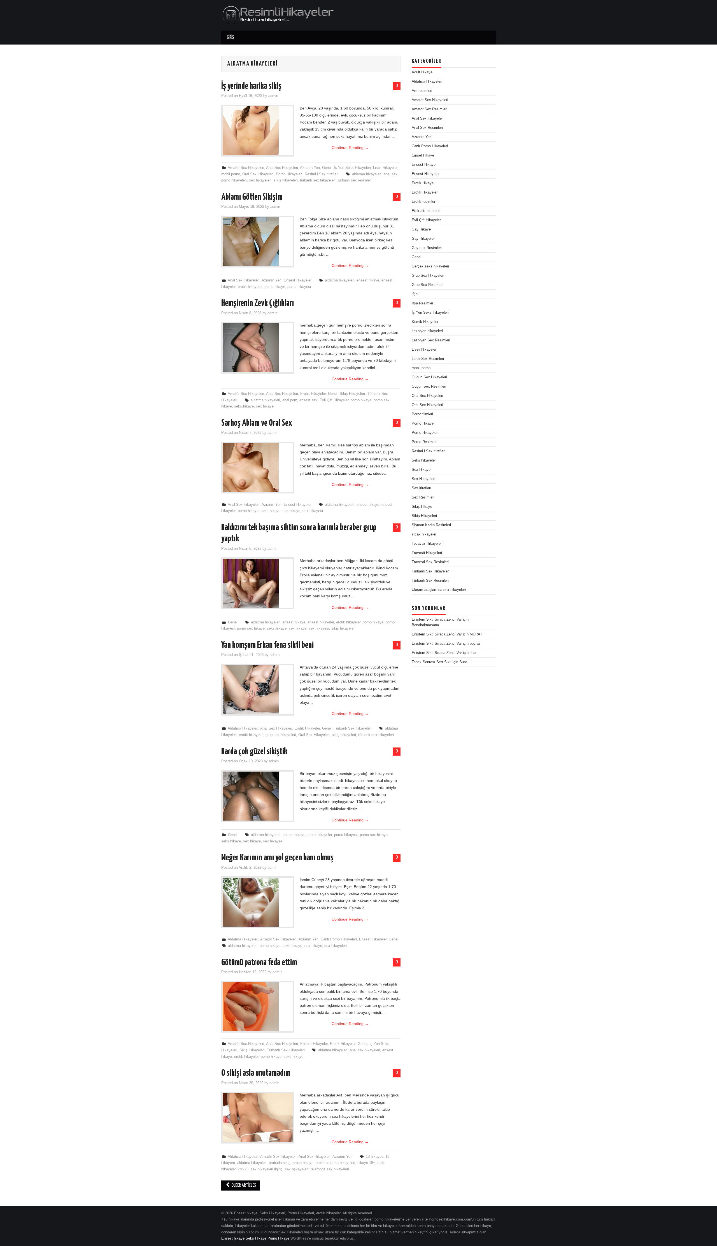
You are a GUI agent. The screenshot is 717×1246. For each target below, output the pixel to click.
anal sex (390, 174)
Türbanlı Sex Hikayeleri (353, 728)
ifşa (415, 294)
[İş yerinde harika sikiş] (258, 130)
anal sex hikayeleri (365, 1050)
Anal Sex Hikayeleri (282, 168)
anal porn (289, 400)
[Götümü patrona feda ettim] (258, 1006)
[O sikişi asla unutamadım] (258, 1117)
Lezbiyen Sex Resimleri (431, 340)
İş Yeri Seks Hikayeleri (352, 168)
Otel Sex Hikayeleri (427, 405)
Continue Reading (350, 147)
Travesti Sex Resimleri (430, 562)
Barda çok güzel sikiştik (254, 751)
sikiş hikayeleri (286, 180)
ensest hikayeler (321, 622)
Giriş (230, 37)
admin (273, 96)
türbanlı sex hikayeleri (318, 180)
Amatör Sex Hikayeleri (246, 168)
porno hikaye (274, 287)
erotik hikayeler (250, 287)
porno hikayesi (299, 287)
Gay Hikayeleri (424, 239)
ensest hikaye (368, 280)
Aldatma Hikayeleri (243, 728)
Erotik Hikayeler (313, 394)
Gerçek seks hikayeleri (430, 266)
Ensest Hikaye (424, 165)
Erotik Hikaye (423, 183)
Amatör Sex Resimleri (429, 109)
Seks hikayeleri (424, 460)
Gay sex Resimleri (427, 248)
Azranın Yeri (310, 168)
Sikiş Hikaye (422, 507)
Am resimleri (422, 91)
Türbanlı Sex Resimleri (430, 581)
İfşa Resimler (422, 303)
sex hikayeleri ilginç (267, 1169)
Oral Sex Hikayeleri (258, 174)
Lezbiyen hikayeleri (427, 331)
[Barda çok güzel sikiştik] (258, 796)
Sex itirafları (421, 488)
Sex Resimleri (423, 497)
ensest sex (308, 400)
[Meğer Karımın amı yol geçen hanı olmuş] (258, 902)
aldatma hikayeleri (366, 174)
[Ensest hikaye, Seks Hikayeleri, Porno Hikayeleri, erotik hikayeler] (277, 15)
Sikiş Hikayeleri (352, 394)
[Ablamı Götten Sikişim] (258, 241)
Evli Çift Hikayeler (334, 400)
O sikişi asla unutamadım (255, 1073)
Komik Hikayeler (425, 322)
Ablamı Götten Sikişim (252, 197)
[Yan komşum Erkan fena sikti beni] (258, 689)
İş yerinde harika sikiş (251, 86)
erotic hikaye (303, 1163)
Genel (327, 168)
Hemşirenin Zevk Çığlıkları (257, 303)
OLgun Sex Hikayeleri (429, 377)
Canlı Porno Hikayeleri (339, 939)
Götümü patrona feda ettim (259, 962)
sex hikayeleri (260, 180)
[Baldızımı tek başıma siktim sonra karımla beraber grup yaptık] (258, 583)
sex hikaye (265, 406)
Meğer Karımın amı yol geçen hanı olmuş (277, 857)
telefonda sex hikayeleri (330, 1169)
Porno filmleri (422, 414)
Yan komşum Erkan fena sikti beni (267, 645)
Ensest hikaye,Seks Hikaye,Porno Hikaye (255, 1238)
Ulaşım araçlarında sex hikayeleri (439, 590)
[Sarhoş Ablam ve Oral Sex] (258, 467)
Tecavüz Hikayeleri (427, 544)
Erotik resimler (423, 202)
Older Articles (243, 1185)
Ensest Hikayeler (297, 280)
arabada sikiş (279, 1163)
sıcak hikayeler (424, 534)
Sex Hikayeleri (423, 479)
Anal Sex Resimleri (427, 128)
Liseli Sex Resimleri (428, 359)
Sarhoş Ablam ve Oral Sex (256, 423)
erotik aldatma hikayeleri (335, 1163)
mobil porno (230, 174)
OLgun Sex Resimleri (429, 386)
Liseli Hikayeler (385, 168)
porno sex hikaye (251, 628)
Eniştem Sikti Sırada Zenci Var (437, 619)
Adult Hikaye (422, 72)
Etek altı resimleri (426, 211)
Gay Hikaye (421, 229)
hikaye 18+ (366, 1163)
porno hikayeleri (234, 180)
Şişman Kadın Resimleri (431, 525)
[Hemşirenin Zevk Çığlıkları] (258, 347)
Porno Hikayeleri (289, 174)
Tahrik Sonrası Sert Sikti (431, 662)
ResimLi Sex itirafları (322, 174)
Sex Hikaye (421, 470)
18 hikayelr (374, 1157)
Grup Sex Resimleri (427, 285)
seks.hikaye (244, 406)
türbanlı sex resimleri (355, 180)
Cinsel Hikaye (423, 155)
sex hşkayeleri (296, 1169)
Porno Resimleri (424, 442)
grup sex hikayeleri (281, 735)
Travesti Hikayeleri (427, 553)
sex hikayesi (312, 511)
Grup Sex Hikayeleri (428, 276)
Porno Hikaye (423, 423)
